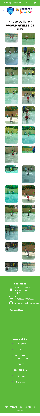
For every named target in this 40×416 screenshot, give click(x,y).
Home (7, 3)
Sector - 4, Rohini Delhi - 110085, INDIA (22, 290)
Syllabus (21, 376)
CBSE (21, 349)
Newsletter (21, 382)
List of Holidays (21, 370)
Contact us (16, 3)
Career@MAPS (21, 343)
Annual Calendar (21, 355)
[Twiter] (35, 3)
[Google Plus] (27, 3)
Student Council (21, 358)
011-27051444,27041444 (24, 297)
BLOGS (21, 364)
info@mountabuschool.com (27, 303)
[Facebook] (31, 3)
